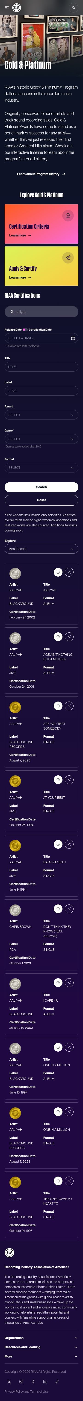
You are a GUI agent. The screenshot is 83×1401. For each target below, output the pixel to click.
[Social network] (9, 1381)
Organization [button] (14, 1338)
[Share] (69, 572)
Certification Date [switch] (40, 329)
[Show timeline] (58, 572)
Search (41, 487)
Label (8, 382)
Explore (10, 541)
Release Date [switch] (13, 329)
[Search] (73, 7)
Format (9, 459)
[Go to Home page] (16, 7)
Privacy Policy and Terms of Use (27, 1391)
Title (7, 358)
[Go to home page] (9, 1253)
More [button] (8, 1356)
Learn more (17, 235)
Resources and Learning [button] (22, 1347)
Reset (41, 500)
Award (9, 406)
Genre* (9, 430)
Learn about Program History (38, 174)
